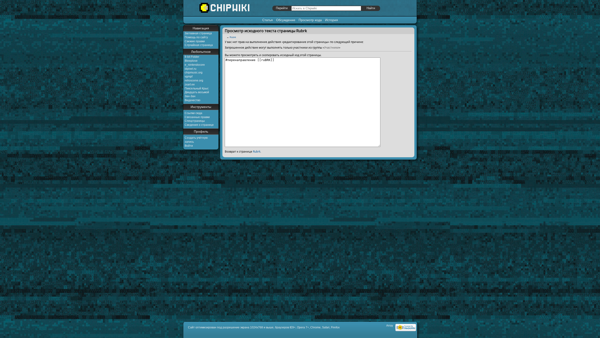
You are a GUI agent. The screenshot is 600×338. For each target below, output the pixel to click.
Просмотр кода (310, 20)
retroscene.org (194, 80)
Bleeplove (191, 60)
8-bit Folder (192, 56)
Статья (267, 20)
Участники (331, 48)
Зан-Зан (190, 96)
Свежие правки (195, 41)
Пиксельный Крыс (197, 88)
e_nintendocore (195, 64)
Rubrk (233, 37)
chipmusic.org (193, 72)
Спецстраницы (195, 121)
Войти (189, 145)
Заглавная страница (198, 33)
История (331, 20)
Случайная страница (199, 45)
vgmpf (188, 76)
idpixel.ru (190, 68)
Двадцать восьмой (197, 92)
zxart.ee (190, 84)
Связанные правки (197, 117)
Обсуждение (285, 20)
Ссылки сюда (193, 113)
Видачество (192, 100)
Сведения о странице (199, 125)
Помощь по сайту (196, 37)
